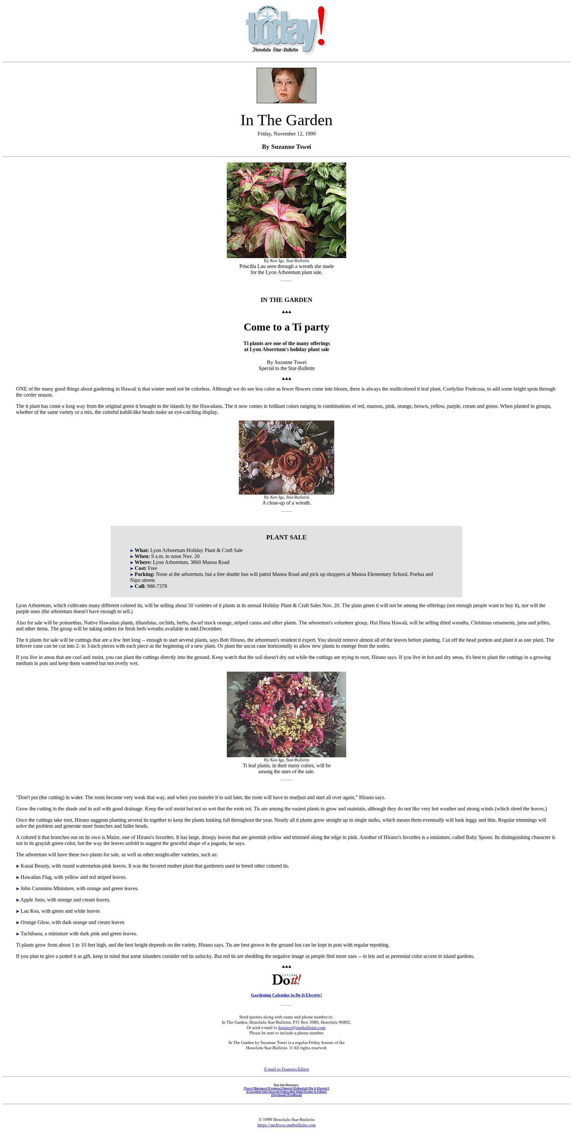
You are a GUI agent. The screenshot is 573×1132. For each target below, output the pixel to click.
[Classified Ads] (257, 1091)
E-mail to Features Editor (286, 1069)
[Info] (299, 1091)
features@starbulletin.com (301, 1027)
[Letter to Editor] (315, 1091)
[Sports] (287, 1088)
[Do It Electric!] (318, 1088)
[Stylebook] (278, 1095)
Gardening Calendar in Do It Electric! (286, 994)
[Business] (260, 1088)
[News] (248, 1088)
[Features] (275, 1088)
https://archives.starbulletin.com (287, 1124)
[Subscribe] (287, 1091)
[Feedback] (294, 1095)
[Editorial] (300, 1088)
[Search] (274, 1091)
